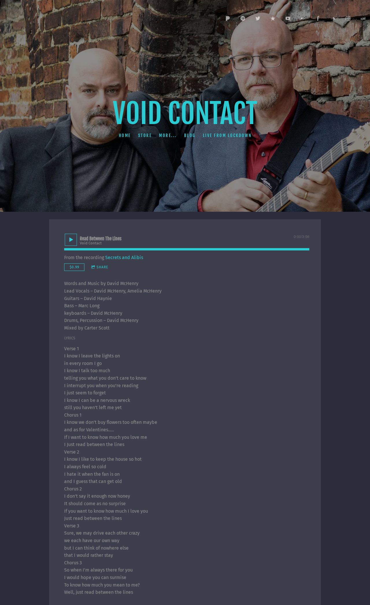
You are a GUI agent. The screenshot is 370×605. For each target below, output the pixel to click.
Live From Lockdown (227, 135)
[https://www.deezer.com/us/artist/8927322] (363, 18)
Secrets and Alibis (124, 257)
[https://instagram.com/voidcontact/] (348, 18)
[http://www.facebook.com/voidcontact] (318, 18)
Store (145, 135)
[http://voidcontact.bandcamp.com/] (303, 18)
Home (125, 135)
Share (102, 267)
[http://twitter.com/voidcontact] (258, 18)
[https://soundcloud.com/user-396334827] (333, 18)
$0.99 (74, 267)
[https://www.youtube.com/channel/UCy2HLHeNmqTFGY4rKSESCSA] (288, 18)
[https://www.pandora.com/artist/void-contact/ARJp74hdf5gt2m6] (227, 18)
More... (168, 135)
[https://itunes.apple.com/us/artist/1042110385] (273, 18)
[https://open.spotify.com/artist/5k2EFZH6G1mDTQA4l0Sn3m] (242, 18)
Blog (189, 135)
